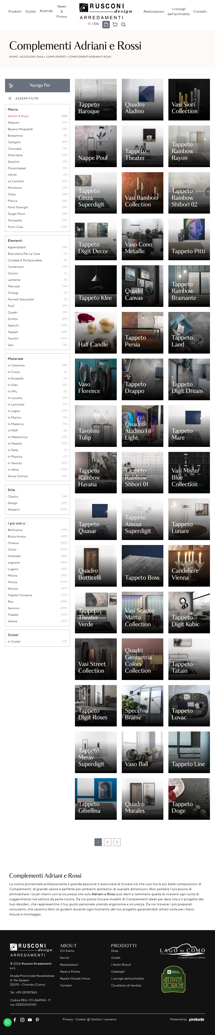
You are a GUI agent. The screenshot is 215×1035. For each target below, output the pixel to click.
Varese (12, 621)
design (13, 503)
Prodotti (15, 11)
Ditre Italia (15, 155)
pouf (11, 306)
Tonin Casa (15, 227)
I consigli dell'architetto (179, 11)
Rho (10, 601)
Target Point (16, 214)
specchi (13, 325)
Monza (12, 582)
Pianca (12, 201)
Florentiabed (17, 168)
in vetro (13, 469)
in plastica (15, 456)
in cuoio (14, 372)
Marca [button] (13, 109)
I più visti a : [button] (17, 523)
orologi (13, 293)
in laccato (15, 398)
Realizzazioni (154, 11)
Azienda (46, 11)
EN (96, 24)
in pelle (13, 450)
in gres (13, 385)
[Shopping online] (106, 24)
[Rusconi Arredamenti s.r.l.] (105, 10)
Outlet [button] (13, 635)
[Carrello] (115, 24)
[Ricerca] (123, 25)
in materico (16, 424)
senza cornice (18, 476)
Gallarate (14, 556)
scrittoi (13, 319)
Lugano (13, 569)
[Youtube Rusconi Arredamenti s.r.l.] (29, 1019)
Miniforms (15, 188)
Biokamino (15, 135)
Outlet (30, 11)
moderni (14, 509)
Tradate (13, 615)
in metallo (15, 443)
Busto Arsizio (17, 536)
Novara (13, 588)
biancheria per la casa (24, 254)
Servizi (64, 958)
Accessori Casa (31, 56)
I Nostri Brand (121, 964)
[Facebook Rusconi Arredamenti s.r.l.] (14, 1019)
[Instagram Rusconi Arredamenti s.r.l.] (21, 1019)
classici (13, 496)
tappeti (13, 332)
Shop (115, 951)
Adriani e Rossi (18, 116)
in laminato (16, 404)
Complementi (56, 56)
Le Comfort (16, 181)
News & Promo (61, 11)
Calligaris (14, 142)
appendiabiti (17, 247)
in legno (14, 411)
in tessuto (15, 463)
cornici (13, 273)
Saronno (14, 608)
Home (13, 56)
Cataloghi (118, 971)
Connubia (15, 148)
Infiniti (12, 175)
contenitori (16, 267)
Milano (12, 575)
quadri (13, 312)
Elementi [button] (15, 240)
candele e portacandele (25, 260)
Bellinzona (15, 530)
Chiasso (13, 543)
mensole (14, 286)
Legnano (14, 562)
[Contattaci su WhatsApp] (7, 1021)
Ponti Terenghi (18, 207)
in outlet (14, 641)
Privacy (68, 1019)
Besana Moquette (20, 129)
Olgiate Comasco (20, 595)
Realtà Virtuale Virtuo (75, 978)
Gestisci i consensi (104, 1019)
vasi (10, 345)
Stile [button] (11, 490)
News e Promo (70, 971)
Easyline (14, 162)
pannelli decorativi (21, 299)
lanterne (14, 280)
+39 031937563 (26, 992)
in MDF (13, 430)
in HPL (12, 391)
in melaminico (18, 437)
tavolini (13, 338)
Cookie (81, 1019)
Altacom (14, 122)
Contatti (200, 11)
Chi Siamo (67, 951)
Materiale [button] (15, 358)
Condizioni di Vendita (126, 985)
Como (12, 549)
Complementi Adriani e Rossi (90, 56)
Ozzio (12, 194)
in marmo (14, 417)
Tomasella (15, 220)
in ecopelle (16, 378)
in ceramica (16, 365)
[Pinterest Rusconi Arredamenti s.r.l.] (36, 1019)
